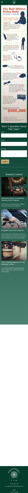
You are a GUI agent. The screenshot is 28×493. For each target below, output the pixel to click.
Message (3, 149)
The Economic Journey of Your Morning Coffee (13, 263)
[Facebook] (11, 480)
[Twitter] (14, 480)
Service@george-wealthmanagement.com (14, 486)
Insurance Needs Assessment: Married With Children (12, 199)
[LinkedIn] (16, 480)
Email (2, 140)
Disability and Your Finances (12, 230)
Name (2, 132)
